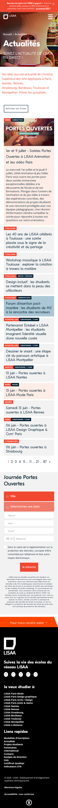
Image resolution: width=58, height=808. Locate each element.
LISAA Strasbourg (13, 712)
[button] (29, 802)
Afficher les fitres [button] (16, 108)
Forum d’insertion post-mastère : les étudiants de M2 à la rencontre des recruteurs (29, 307)
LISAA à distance (13, 725)
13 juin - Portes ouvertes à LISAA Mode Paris (25, 392)
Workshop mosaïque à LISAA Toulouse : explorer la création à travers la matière (29, 264)
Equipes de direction (15, 756)
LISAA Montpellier (14, 721)
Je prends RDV (43, 8)
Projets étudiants (13, 744)
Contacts (9, 753)
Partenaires (10, 747)
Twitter (28, 674)
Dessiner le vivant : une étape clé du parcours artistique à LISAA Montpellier (28, 355)
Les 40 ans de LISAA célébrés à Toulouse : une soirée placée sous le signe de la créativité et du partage (29, 240)
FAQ (6, 760)
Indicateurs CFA (12, 766)
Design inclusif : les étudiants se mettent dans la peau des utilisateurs (28, 286)
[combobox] (9, 539)
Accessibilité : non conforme (19, 794)
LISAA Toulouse (12, 718)
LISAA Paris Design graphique (20, 696)
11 (30, 462)
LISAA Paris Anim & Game (18, 702)
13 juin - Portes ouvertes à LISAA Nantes (25, 375)
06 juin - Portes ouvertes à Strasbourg (26, 449)
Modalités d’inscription (16, 738)
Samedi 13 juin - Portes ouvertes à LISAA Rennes (25, 410)
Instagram (13, 674)
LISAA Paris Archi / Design (18, 699)
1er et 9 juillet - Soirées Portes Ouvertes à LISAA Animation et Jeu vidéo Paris (28, 156)
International (11, 750)
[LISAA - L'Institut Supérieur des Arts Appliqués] (10, 645)
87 (45, 462)
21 (37, 462)
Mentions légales (13, 787)
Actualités (9, 741)
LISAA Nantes (11, 706)
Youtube (36, 674)
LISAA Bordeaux (13, 715)
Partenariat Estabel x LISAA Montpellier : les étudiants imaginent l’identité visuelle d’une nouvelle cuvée (27, 331)
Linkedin (21, 674)
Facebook (6, 674)
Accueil (7, 34)
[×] (53, 4)
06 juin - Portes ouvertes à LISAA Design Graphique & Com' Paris (27, 429)
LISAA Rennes (11, 709)
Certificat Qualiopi (14, 763)
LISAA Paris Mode (14, 693)
